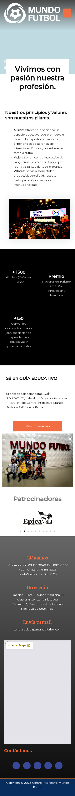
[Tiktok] (48, 765)
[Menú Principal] (67, 13)
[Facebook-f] (16, 765)
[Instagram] (37, 765)
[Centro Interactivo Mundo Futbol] (32, 13)
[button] (37, 426)
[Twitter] (27, 765)
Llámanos (37, 558)
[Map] (58, 765)
